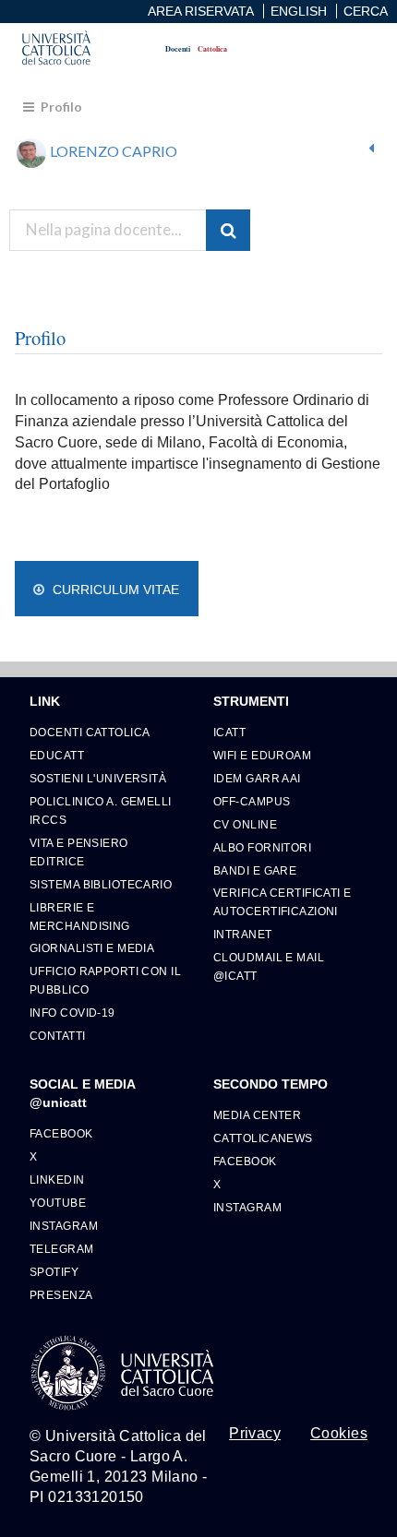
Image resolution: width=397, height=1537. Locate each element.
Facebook (61, 1133)
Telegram (62, 1249)
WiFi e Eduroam (262, 755)
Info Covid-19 (72, 1013)
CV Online (245, 824)
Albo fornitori (262, 847)
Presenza (61, 1295)
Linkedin (57, 1180)
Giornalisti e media (92, 948)
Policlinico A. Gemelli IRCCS (101, 810)
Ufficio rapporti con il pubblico (105, 980)
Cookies (338, 1433)
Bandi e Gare (254, 870)
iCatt (229, 732)
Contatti (58, 1036)
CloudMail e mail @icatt (268, 966)
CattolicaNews (263, 1138)
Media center (257, 1115)
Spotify (54, 1272)
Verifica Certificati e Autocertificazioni (282, 902)
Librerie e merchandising (80, 916)
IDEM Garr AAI (257, 778)
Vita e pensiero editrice (79, 852)
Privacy (255, 1433)
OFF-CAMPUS (251, 801)
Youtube (58, 1203)
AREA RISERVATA (201, 11)
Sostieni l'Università (98, 778)
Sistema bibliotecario (101, 884)
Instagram (64, 1226)
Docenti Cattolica (90, 732)
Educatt (57, 755)
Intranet (242, 934)
